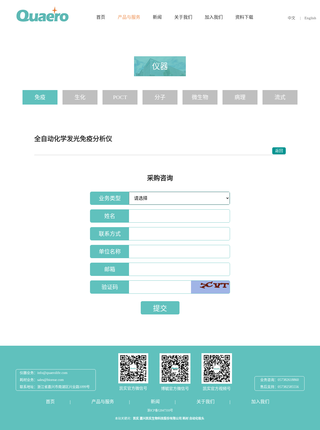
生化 (80, 97)
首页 (100, 17)
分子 (160, 97)
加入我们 (214, 17)
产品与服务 (129, 17)
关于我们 (183, 17)
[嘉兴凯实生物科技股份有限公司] (42, 14)
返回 (279, 151)
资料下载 (244, 17)
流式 (280, 97)
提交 (160, 308)
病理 (240, 97)
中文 (292, 18)
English (310, 18)
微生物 (200, 97)
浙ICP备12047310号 (160, 410)
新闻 (157, 17)
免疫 (40, 97)
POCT (120, 97)
